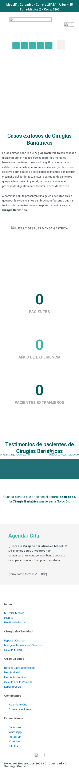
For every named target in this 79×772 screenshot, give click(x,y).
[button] (61, 45)
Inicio (8, 604)
